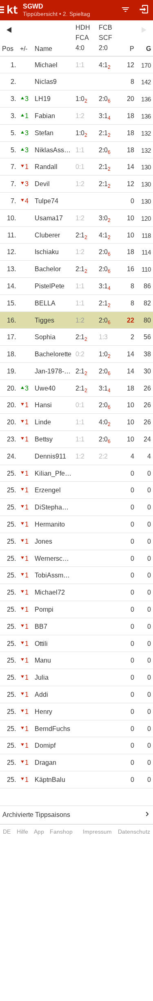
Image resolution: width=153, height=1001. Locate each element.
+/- (23, 48)
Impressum (97, 831)
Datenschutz (134, 831)
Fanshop (61, 831)
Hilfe (22, 831)
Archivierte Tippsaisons (36, 814)
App (39, 831)
